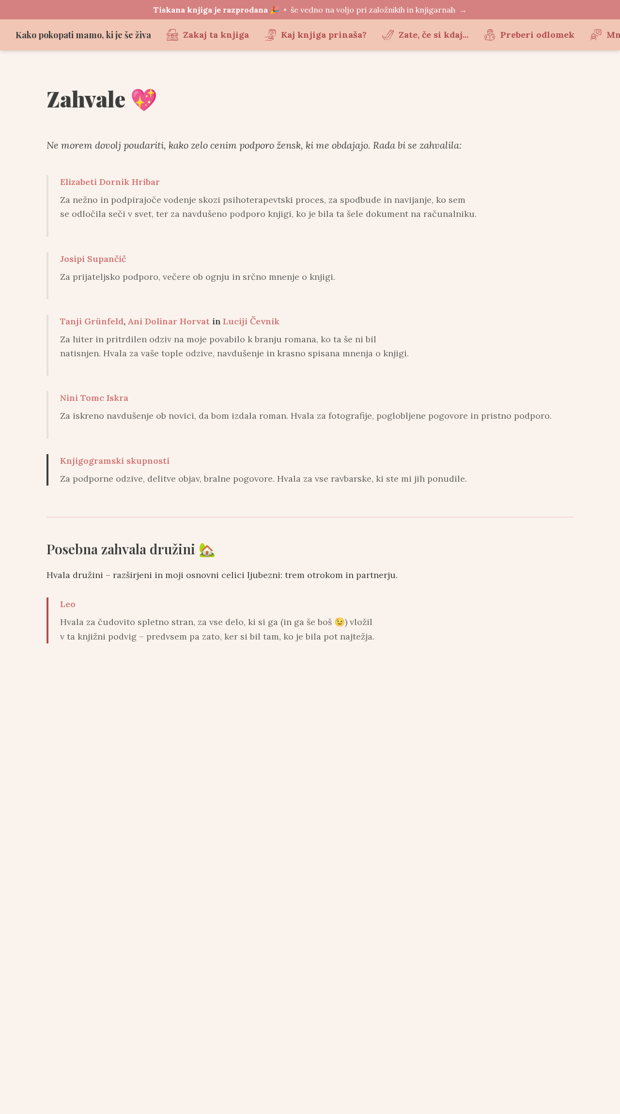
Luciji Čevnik (251, 321)
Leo (68, 604)
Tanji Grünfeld (92, 321)
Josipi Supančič (93, 258)
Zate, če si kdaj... (433, 34)
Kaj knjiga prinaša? (324, 34)
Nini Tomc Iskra (94, 397)
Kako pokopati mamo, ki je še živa (83, 35)
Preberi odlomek (537, 34)
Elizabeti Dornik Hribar (110, 181)
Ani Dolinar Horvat (168, 321)
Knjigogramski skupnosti (115, 460)
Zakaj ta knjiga (216, 34)
